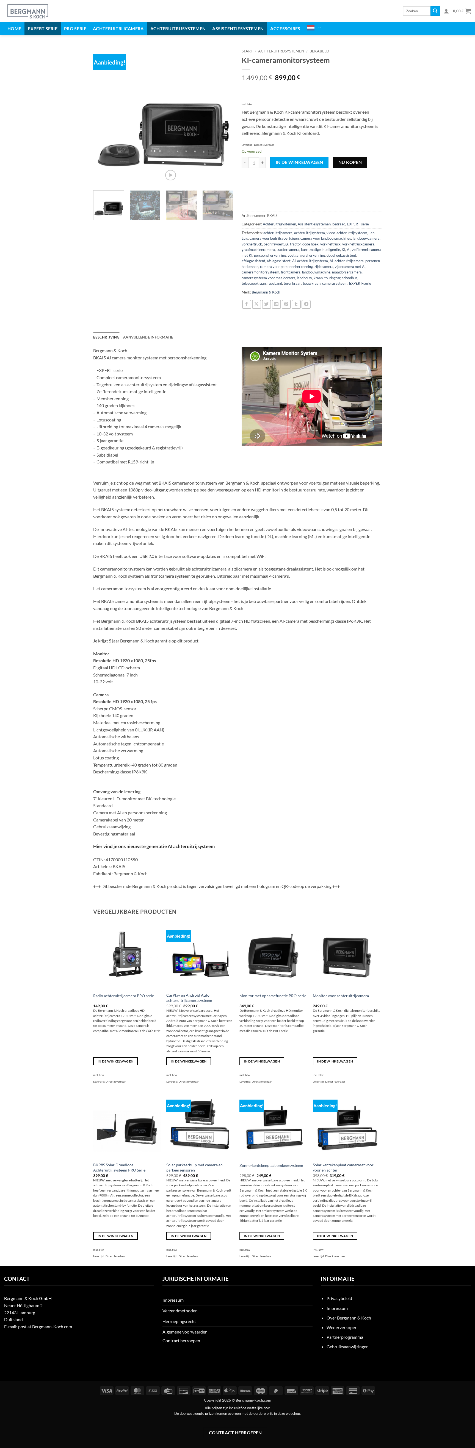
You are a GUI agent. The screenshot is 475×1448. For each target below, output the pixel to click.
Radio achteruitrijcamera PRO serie (123, 995)
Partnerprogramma (345, 1337)
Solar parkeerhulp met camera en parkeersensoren (194, 1167)
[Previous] (103, 116)
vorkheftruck (252, 244)
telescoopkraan (254, 283)
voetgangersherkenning (306, 255)
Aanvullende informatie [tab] (148, 337)
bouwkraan (312, 283)
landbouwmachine (316, 272)
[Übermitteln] (435, 11)
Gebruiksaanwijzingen (348, 1346)
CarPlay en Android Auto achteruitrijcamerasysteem (189, 998)
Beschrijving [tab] (106, 337)
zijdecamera (323, 266)
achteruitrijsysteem (309, 233)
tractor (295, 244)
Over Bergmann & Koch (349, 1317)
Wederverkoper (342, 1327)
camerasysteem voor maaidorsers (268, 278)
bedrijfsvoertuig (276, 244)
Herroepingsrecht (179, 1321)
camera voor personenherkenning (286, 266)
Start (247, 51)
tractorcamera (288, 249)
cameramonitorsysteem (260, 272)
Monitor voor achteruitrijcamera (341, 995)
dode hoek (310, 244)
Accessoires (285, 28)
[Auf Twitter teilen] (266, 304)
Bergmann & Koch (266, 292)
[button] (446, 11)
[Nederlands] (314, 27)
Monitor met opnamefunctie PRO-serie (272, 995)
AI (348, 249)
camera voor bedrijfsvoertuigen (274, 238)
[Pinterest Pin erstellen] (286, 304)
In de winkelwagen (299, 162)
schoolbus (349, 278)
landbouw (304, 278)
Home (14, 28)
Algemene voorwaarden (185, 1331)
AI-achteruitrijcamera (347, 261)
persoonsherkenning (270, 255)
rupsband (274, 283)
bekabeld (319, 51)
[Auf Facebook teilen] (246, 304)
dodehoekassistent (341, 255)
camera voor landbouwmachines (325, 238)
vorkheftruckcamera (358, 244)
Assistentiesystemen (238, 28)
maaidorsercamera (347, 272)
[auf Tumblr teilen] (296, 304)
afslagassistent (253, 261)
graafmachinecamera (258, 249)
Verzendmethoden (180, 1310)
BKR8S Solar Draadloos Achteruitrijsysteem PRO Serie (119, 1167)
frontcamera (290, 272)
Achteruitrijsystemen (178, 28)
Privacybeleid (339, 1298)
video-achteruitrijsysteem (347, 233)
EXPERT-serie (358, 224)
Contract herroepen (181, 1340)
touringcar (332, 278)
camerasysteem (334, 283)
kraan (318, 278)
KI (343, 249)
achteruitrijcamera (277, 233)
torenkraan (292, 283)
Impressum (173, 1299)
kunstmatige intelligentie (320, 249)
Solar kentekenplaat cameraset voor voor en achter (343, 1167)
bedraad (338, 224)
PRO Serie (75, 28)
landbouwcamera (366, 238)
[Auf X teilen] (256, 304)
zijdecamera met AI (350, 266)
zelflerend (360, 249)
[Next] (224, 116)
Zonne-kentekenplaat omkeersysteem (271, 1165)
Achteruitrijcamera (118, 28)
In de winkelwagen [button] (116, 1061)
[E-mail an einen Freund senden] (276, 304)
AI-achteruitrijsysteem (310, 261)
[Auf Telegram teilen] (306, 304)
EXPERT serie (42, 28)
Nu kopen (350, 162)
